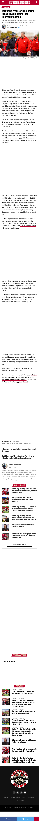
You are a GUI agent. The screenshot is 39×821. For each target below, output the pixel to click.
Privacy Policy (31, 798)
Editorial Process (15, 798)
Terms (24, 798)
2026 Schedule (20, 800)
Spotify (25, 382)
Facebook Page (13, 377)
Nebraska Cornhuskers (10, 443)
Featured (16, 442)
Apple (18, 382)
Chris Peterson (13, 27)
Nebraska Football (25, 443)
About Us (6, 798)
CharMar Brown (16, 97)
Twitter (34, 375)
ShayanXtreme (24, 808)
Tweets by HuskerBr (8, 661)
